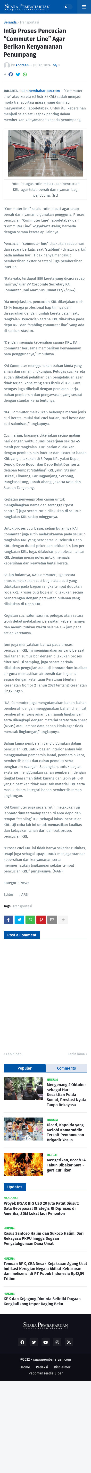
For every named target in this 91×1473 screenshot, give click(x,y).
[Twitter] (18, 74)
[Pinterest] (41, 920)
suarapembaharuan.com (40, 91)
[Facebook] (10, 74)
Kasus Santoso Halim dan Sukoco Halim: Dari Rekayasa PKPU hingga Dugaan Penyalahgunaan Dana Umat (44, 1238)
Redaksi (42, 1367)
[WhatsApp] (25, 74)
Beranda (10, 22)
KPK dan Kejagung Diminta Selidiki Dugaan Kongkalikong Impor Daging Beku (42, 1301)
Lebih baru (14, 1054)
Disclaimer (62, 1367)
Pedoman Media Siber (46, 1373)
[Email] (52, 920)
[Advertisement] (45, 1426)
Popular (24, 1068)
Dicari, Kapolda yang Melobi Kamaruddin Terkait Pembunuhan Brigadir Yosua (65, 1132)
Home (25, 1367)
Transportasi (29, 22)
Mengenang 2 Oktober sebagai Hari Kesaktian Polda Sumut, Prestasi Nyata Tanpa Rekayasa (66, 1094)
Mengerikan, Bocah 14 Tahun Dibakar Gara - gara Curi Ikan (66, 1165)
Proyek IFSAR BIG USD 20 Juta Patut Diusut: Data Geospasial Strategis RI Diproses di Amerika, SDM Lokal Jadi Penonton (41, 1208)
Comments (66, 1068)
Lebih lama (76, 1054)
